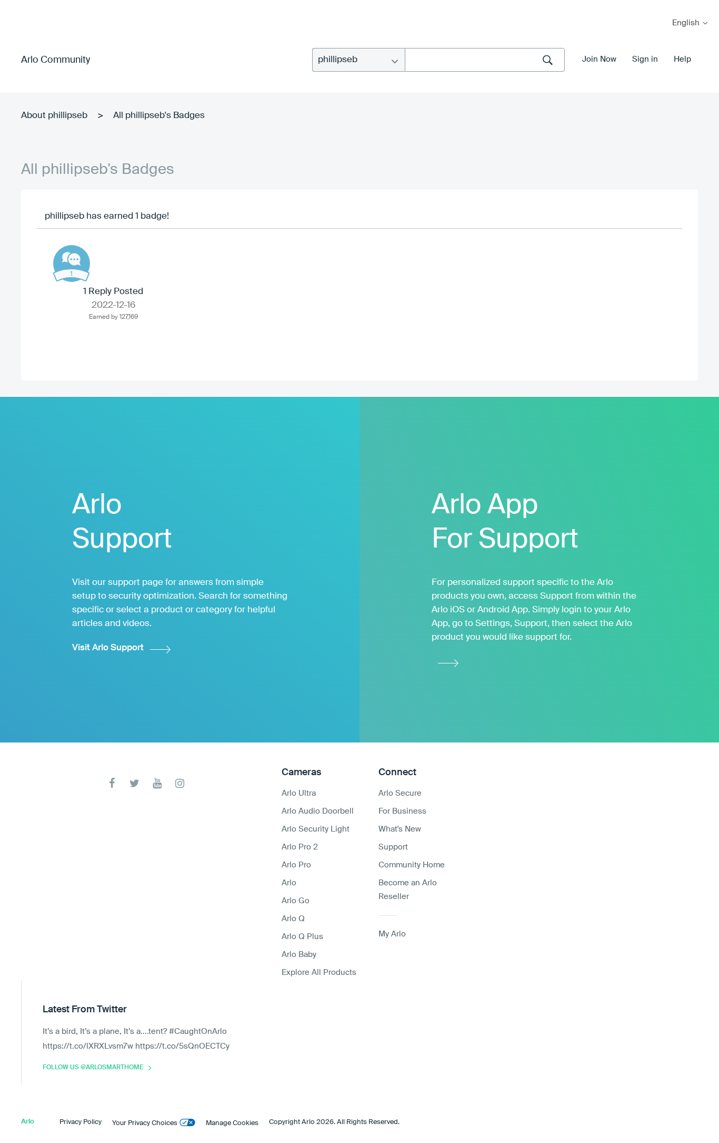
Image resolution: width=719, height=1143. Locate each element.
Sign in (645, 59)
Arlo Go (295, 901)
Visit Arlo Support (108, 647)
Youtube (157, 783)
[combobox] (485, 60)
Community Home (411, 865)
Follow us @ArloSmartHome (93, 1067)
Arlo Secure (400, 793)
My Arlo (15, 6)
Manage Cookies (232, 1123)
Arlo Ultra (299, 793)
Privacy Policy (80, 1122)
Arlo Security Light (315, 829)
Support (393, 847)
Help (682, 59)
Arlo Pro (296, 865)
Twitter (134, 783)
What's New (399, 829)
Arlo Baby (299, 955)
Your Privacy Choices (144, 1123)
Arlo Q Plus (302, 937)
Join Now (599, 59)
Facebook (111, 783)
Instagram (179, 783)
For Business (402, 811)
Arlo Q (293, 919)
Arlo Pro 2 (300, 847)
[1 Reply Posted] (72, 263)
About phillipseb (54, 115)
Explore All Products (319, 972)
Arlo (289, 883)
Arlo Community (55, 60)
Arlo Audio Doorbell (318, 811)
